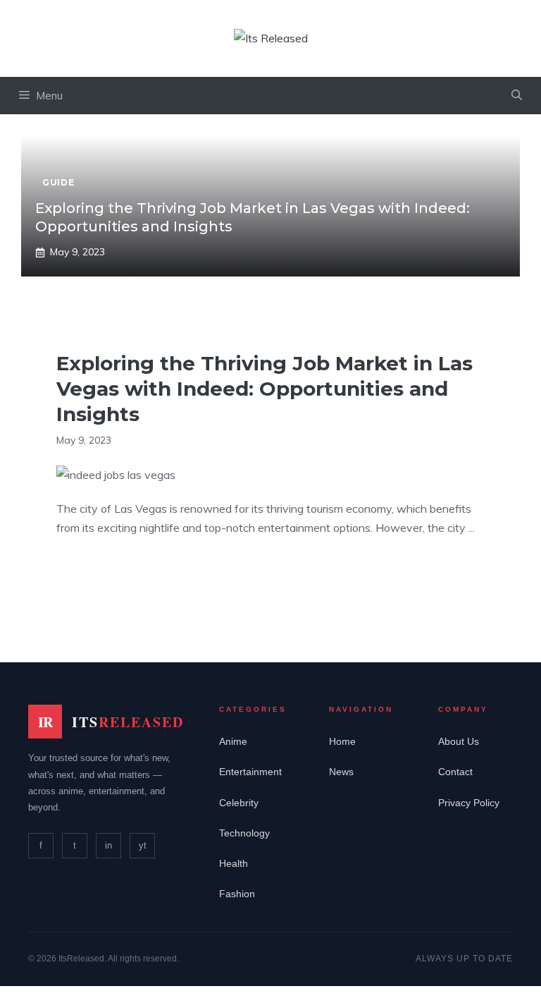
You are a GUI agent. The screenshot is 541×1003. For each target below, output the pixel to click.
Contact (455, 771)
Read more (97, 571)
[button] (516, 95)
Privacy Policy (468, 802)
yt (143, 845)
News (341, 771)
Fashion (237, 893)
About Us (458, 741)
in (108, 845)
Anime (233, 741)
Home (342, 741)
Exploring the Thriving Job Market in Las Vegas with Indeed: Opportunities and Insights (264, 389)
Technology (244, 833)
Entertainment (250, 771)
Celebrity (239, 802)
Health (233, 863)
